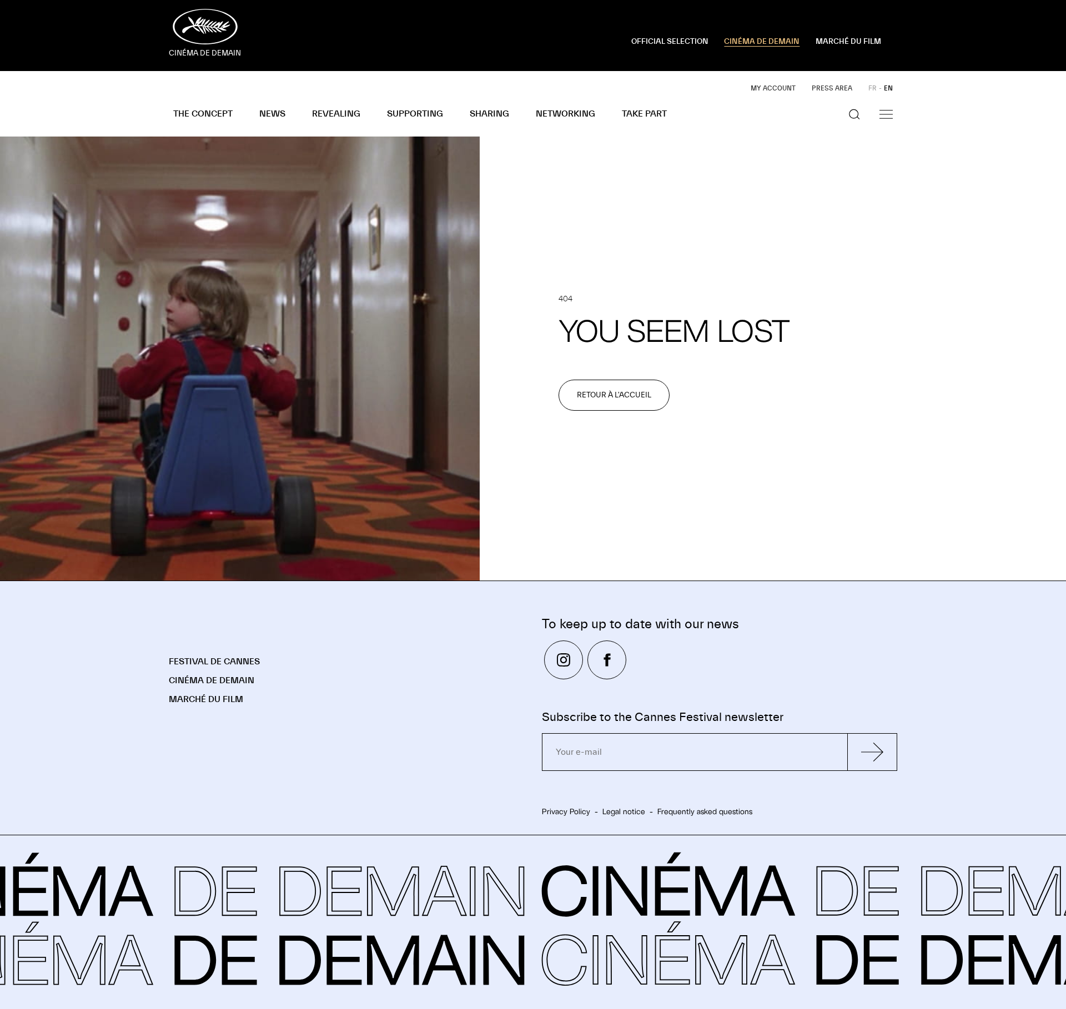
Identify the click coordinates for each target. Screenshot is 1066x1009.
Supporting (415, 114)
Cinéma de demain (211, 680)
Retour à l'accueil (614, 395)
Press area (832, 88)
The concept (203, 114)
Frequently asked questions (704, 811)
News (272, 114)
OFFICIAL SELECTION (669, 41)
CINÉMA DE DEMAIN (762, 41)
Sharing (489, 114)
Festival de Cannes (214, 662)
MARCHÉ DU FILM (848, 41)
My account (773, 88)
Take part (644, 114)
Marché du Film (206, 699)
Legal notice (623, 811)
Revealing (336, 114)
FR (872, 88)
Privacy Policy (566, 811)
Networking (565, 114)
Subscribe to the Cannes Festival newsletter (662, 717)
